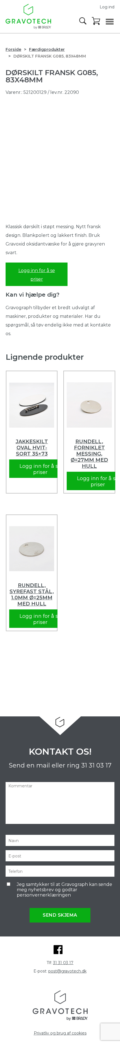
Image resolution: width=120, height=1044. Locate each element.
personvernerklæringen (44, 895)
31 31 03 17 (96, 765)
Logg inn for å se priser (36, 275)
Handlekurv (96, 21)
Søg (83, 21)
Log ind (107, 6)
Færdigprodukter (47, 49)
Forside (13, 49)
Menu (110, 21)
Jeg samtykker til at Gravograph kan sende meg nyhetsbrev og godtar (64, 890)
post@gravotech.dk (67, 971)
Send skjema (60, 915)
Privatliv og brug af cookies (60, 1033)
